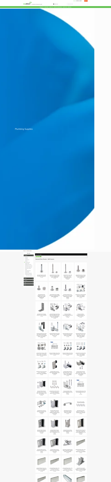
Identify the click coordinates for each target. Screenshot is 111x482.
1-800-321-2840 (79, 0)
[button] (41, 7)
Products (24, 250)
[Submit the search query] (68, 4)
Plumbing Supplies (29, 250)
